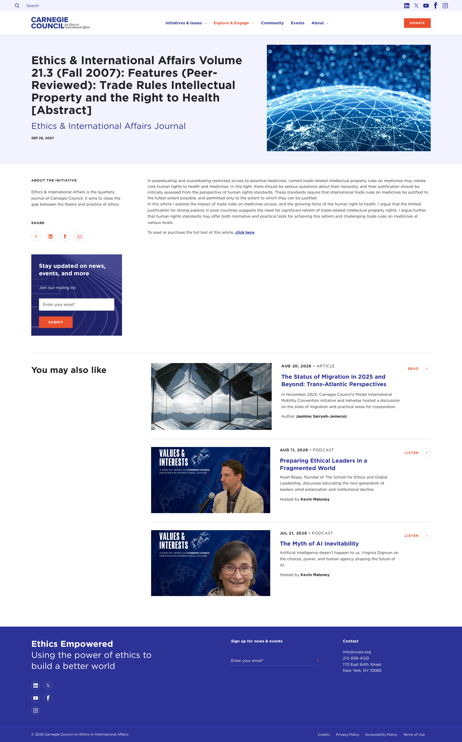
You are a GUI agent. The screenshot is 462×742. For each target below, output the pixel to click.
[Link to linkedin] (406, 5)
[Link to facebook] (435, 5)
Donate (417, 23)
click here (244, 232)
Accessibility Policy (381, 734)
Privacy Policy (347, 734)
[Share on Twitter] (36, 236)
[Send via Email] (79, 236)
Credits (324, 734)
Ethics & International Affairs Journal (108, 126)
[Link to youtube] (426, 5)
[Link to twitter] (416, 5)
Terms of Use (414, 734)
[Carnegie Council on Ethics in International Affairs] (60, 23)
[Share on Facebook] (65, 236)
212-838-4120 (356, 658)
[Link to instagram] (445, 5)
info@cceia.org (357, 652)
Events (297, 23)
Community (272, 23)
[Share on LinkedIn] (50, 236)
